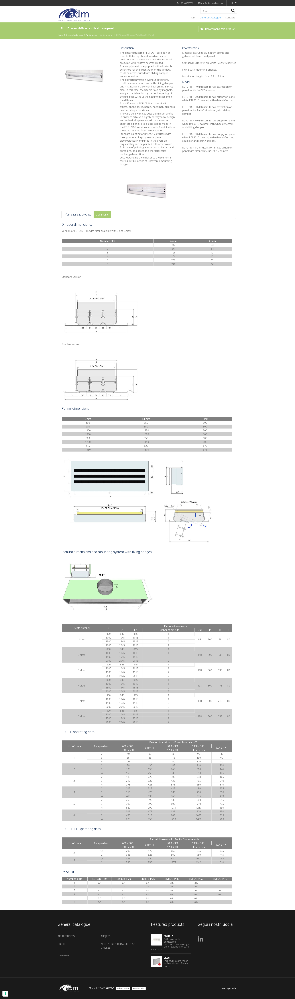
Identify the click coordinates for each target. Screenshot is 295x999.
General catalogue (210, 17)
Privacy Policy (123, 988)
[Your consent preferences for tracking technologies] (5, 994)
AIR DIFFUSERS (66, 936)
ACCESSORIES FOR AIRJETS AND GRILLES (119, 945)
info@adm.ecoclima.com (211, 3)
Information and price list (77, 214)
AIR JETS (105, 936)
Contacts (230, 17)
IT (232, 3)
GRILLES (62, 944)
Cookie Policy (138, 988)
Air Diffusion (91, 35)
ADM (192, 17)
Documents (102, 214)
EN (236, 3)
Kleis (235, 988)
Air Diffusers (106, 35)
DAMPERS (63, 955)
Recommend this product (220, 29)
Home (60, 35)
